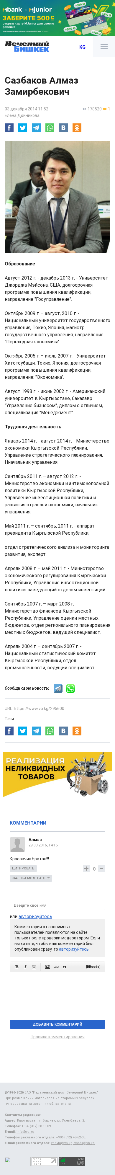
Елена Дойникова (22, 115)
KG (82, 47)
